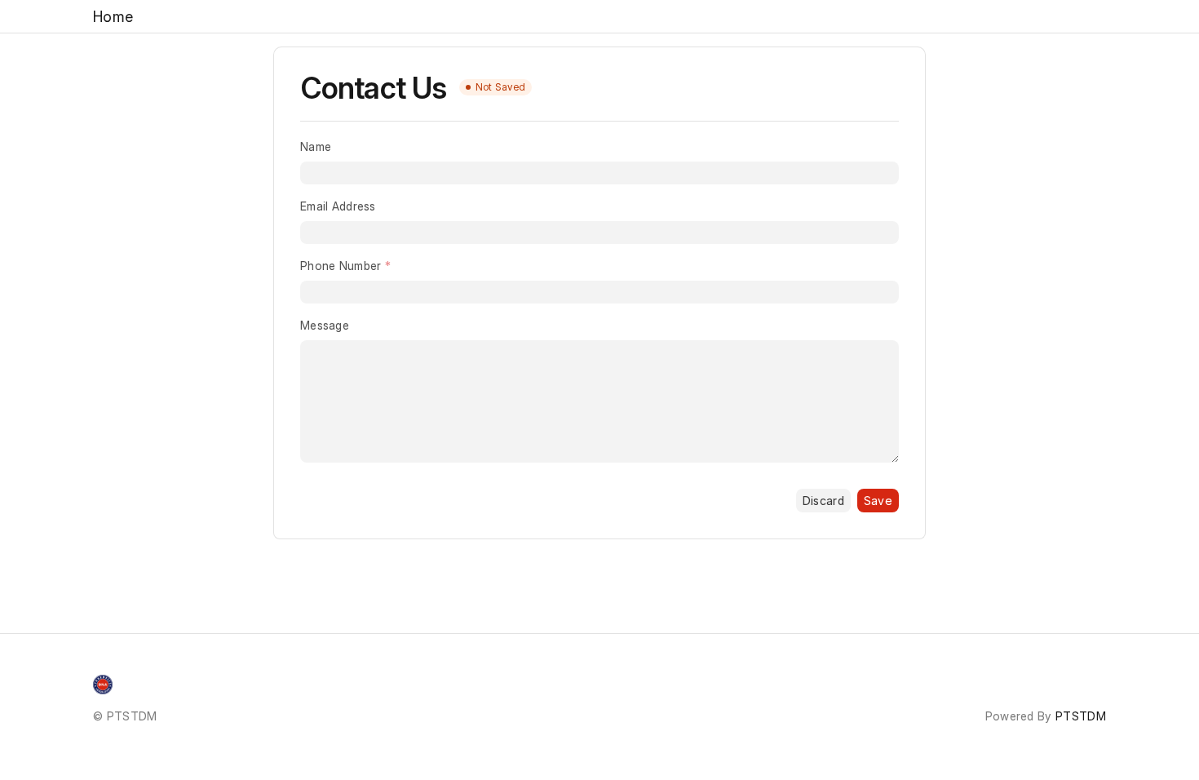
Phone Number (340, 266)
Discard (823, 500)
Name (315, 146)
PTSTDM (1080, 716)
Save (878, 500)
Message (324, 325)
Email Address (338, 206)
